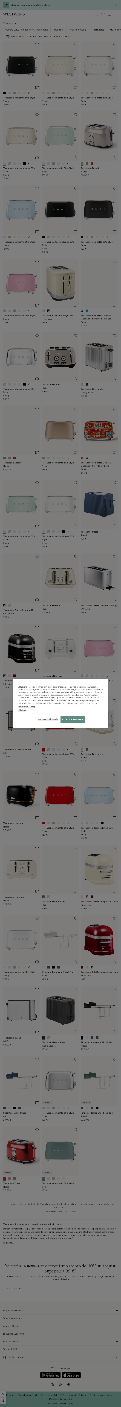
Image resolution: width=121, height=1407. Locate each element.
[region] (60, 703)
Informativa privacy (26, 706)
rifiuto (63, 703)
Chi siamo (22, 710)
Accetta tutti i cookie (72, 719)
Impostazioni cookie (48, 719)
